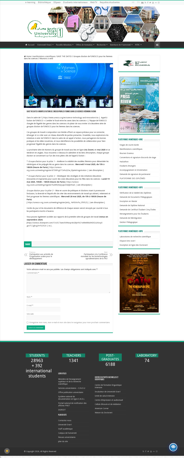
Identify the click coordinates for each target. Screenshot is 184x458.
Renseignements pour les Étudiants (134, 214)
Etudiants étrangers (128, 166)
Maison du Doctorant (103, 413)
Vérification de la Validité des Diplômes (135, 193)
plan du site (63, 441)
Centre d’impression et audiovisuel (109, 400)
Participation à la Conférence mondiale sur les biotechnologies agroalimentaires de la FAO (94, 255)
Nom (29, 297)
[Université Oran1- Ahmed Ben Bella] (92, 23)
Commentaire (33, 273)
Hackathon (124, 162)
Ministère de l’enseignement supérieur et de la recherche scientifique (69, 381)
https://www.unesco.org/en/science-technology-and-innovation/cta (70, 117)
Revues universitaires (66, 437)
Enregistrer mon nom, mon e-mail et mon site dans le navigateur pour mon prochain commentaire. (69, 322)
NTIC (137, 45)
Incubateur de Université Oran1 (108, 392)
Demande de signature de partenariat (135, 174)
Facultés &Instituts (64, 45)
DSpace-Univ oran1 (128, 241)
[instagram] (159, 2)
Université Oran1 (44, 45)
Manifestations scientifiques (131, 149)
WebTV (93, 2)
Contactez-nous (64, 420)
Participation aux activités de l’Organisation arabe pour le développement (41, 255)
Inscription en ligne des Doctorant (134, 245)
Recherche (101, 45)
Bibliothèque (44, 2)
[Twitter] (150, 2)
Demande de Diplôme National (132, 205)
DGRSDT (62, 410)
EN (138, 3)
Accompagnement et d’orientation (133, 170)
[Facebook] (148, 2)
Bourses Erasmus (127, 153)
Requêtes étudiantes (110, 2)
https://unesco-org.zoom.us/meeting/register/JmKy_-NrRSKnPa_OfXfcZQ (58, 202)
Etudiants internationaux (75, 2)
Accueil (31, 45)
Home (28, 56)
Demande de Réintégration (131, 218)
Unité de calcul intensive (104, 396)
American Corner (102, 408)
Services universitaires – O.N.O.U (71, 388)
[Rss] (145, 2)
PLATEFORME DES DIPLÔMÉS (132, 178)
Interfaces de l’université (120, 45)
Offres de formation (84, 45)
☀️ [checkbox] (7, 451)
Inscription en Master (128, 201)
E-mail (30, 305)
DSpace (56, 2)
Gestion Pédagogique (128, 222)
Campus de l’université (67, 433)
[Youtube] (153, 2)
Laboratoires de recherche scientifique (135, 237)
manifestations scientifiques (44, 56)
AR (133, 3)
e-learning (30, 2)
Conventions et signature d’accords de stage (138, 157)
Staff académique (65, 429)
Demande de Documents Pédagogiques (136, 197)
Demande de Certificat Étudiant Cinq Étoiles (138, 210)
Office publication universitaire (70, 392)
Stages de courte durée (129, 145)
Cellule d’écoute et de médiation (108, 404)
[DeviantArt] (156, 2)
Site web (30, 314)
